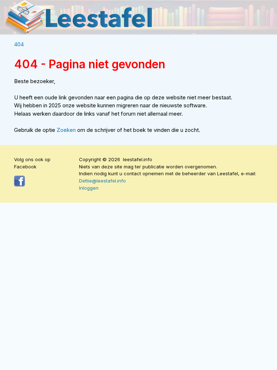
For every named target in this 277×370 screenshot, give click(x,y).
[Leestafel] (79, 17)
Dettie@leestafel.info (102, 181)
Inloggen (88, 188)
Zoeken (67, 129)
